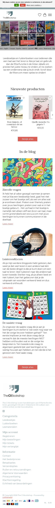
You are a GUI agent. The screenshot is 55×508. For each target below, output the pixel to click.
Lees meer (8, 224)
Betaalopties (9, 463)
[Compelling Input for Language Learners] (12, 15)
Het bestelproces (11, 459)
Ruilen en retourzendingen (17, 469)
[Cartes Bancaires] (36, 501)
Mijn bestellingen (11, 439)
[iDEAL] (8, 501)
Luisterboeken (10, 423)
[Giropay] (28, 501)
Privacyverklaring (11, 476)
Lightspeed (7, 497)
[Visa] (4, 504)
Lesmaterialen (10, 427)
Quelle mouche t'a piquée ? (40, 123)
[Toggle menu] (49, 14)
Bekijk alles (27, 139)
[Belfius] (20, 501)
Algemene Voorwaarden (15, 473)
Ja (16, 5)
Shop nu (27, 42)
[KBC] (24, 501)
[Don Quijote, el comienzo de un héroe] (14, 107)
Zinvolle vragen (12, 189)
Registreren (9, 436)
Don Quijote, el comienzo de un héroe (14, 124)
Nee (22, 5)
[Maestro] (8, 504)
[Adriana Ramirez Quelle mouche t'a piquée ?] (40, 107)
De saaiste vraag (12, 322)
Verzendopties (10, 466)
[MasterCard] (12, 504)
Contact (7, 456)
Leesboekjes (9, 420)
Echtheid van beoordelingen (17, 483)
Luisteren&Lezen (13, 259)
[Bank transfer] (4, 501)
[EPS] (32, 501)
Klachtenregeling (12, 480)
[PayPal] (12, 501)
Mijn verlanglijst (11, 446)
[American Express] (16, 504)
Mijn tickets (8, 443)
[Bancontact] (16, 501)
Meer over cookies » (34, 5)
